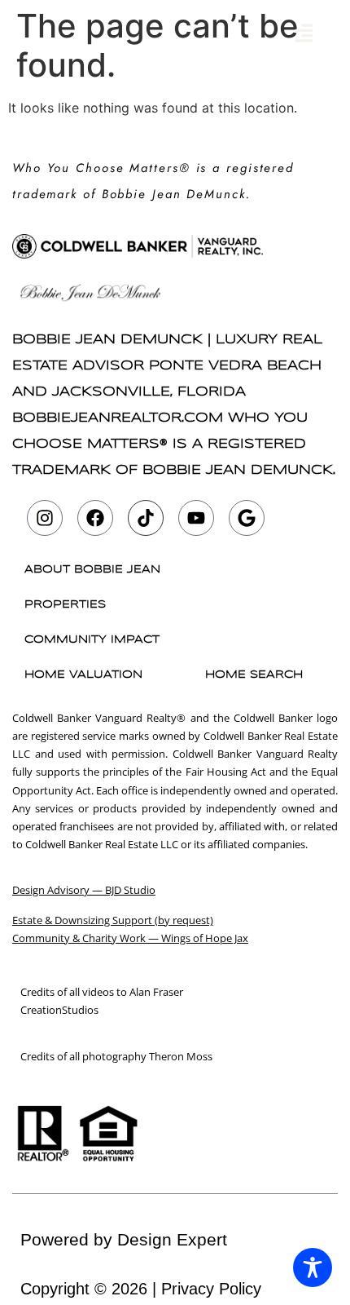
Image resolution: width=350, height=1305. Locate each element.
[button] (304, 33)
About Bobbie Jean (92, 569)
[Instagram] (45, 518)
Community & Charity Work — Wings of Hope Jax (130, 938)
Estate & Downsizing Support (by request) (112, 920)
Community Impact (92, 640)
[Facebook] (95, 518)
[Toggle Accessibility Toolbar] (312, 1267)
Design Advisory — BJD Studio (83, 890)
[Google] (247, 518)
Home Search (254, 675)
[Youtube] (196, 518)
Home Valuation (83, 675)
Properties (65, 604)
